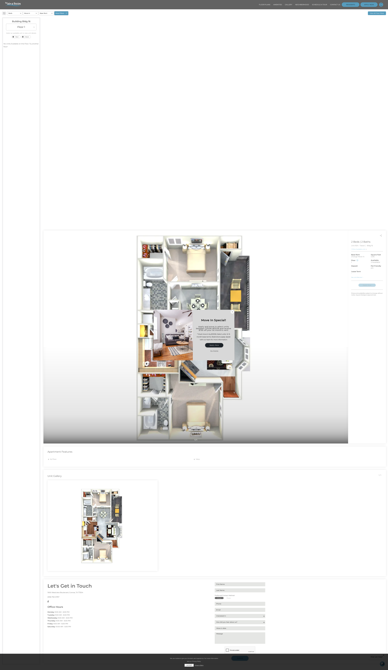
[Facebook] (48, 601)
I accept (189, 665)
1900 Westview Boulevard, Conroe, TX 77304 (65, 592)
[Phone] (381, 5)
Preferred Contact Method (225, 595)
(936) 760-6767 (53, 597)
